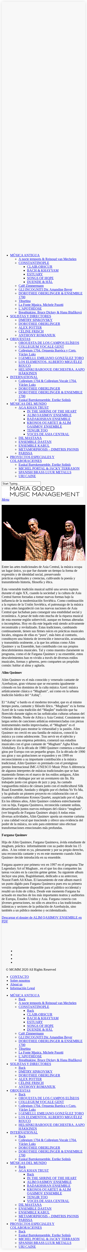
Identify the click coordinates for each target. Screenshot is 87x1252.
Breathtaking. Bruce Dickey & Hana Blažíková (50, 312)
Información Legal (22, 988)
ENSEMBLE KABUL (34, 445)
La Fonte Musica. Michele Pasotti (41, 304)
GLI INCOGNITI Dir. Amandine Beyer (45, 289)
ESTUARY (35, 274)
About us (16, 984)
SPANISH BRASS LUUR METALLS (45, 472)
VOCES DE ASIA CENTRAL (48, 434)
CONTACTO (19, 977)
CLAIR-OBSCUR (39, 266)
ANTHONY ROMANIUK (37, 335)
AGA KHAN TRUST (34, 407)
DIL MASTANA (30, 438)
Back (22, 999)
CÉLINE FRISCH (31, 331)
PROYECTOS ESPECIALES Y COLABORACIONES (32, 459)
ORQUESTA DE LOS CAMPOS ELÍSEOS (49, 343)
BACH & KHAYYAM (42, 270)
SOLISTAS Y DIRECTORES (30, 316)
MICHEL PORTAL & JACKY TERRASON (49, 468)
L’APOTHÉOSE (30, 308)
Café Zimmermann (31, 285)
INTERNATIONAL (24, 377)
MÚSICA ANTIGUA (25, 255)
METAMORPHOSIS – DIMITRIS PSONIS (49, 449)
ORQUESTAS (20, 339)
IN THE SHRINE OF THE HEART (52, 411)
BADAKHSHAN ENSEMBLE (49, 419)
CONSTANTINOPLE (34, 263)
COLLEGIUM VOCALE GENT (41, 346)
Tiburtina (25, 301)
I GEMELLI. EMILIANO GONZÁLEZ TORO (51, 358)
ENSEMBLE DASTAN (35, 442)
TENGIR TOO (37, 430)
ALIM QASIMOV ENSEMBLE (49, 415)
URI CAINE (27, 476)
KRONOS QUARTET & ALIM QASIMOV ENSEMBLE (49, 424)
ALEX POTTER (30, 327)
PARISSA (26, 453)
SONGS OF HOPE (40, 278)
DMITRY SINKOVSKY (36, 320)
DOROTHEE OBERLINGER (39, 324)
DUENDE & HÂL (40, 282)
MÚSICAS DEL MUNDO (28, 403)
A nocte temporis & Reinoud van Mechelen (47, 259)
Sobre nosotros (20, 980)
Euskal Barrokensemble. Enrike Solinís (45, 400)
